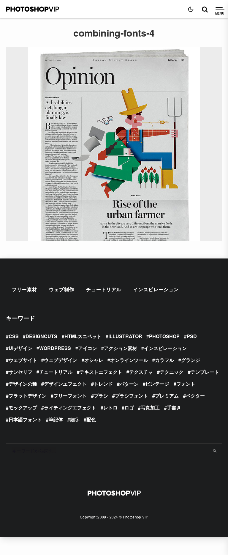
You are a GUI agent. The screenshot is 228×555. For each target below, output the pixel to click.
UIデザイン (20, 348)
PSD (192, 336)
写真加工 (150, 407)
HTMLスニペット (83, 336)
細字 (75, 419)
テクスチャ (141, 371)
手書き (174, 407)
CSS (14, 336)
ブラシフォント (131, 395)
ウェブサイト (23, 360)
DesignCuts (41, 336)
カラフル (164, 360)
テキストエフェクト (101, 371)
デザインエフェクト (65, 383)
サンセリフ (20, 371)
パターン (129, 383)
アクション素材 (120, 348)
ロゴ (129, 407)
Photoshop (164, 336)
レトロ (110, 407)
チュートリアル (103, 289)
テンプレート (205, 371)
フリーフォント (70, 395)
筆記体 (56, 419)
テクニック (171, 371)
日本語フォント (25, 419)
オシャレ (93, 360)
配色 (91, 419)
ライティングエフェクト (70, 407)
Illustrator (125, 336)
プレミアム (167, 395)
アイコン (87, 348)
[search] (215, 451)
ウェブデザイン (60, 360)
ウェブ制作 (61, 289)
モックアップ (23, 407)
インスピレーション (156, 289)
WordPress (55, 348)
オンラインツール (129, 360)
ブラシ (101, 395)
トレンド (103, 383)
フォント (185, 383)
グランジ (190, 360)
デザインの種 (23, 383)
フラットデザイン (28, 395)
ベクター (195, 395)
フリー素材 (24, 289)
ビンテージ (157, 383)
